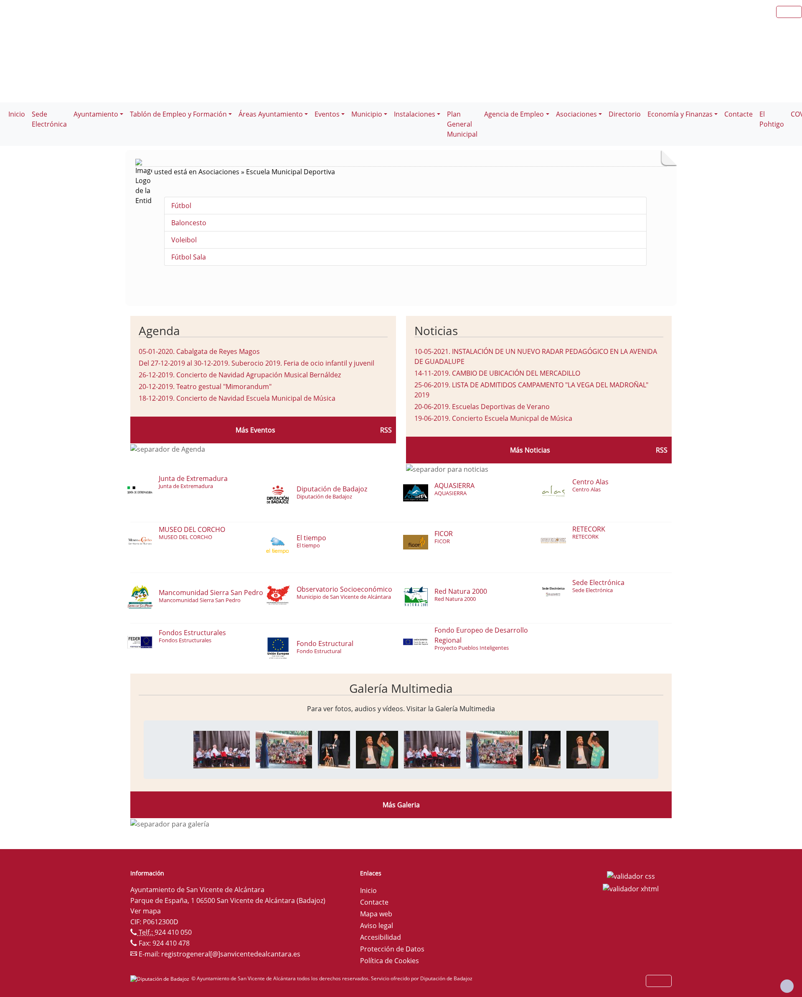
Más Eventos (255, 430)
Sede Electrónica (49, 119)
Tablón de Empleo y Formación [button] (178, 114)
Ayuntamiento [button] (96, 114)
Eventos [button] (327, 114)
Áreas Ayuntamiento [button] (271, 114)
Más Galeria (401, 804)
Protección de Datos (392, 949)
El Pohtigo (771, 119)
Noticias (436, 330)
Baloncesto (188, 222)
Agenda (159, 330)
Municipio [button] (366, 114)
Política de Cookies (389, 960)
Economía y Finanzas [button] (680, 114)
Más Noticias (530, 450)
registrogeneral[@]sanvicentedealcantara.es (230, 954)
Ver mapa (145, 911)
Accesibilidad (380, 937)
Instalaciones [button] (414, 114)
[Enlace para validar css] (631, 875)
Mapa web (376, 913)
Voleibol (184, 239)
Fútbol (181, 205)
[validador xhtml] (631, 888)
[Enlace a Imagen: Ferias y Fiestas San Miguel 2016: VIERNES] (221, 748)
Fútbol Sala (188, 257)
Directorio (625, 114)
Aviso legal (376, 925)
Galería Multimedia (401, 688)
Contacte (738, 114)
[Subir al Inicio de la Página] (787, 986)
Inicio (16, 114)
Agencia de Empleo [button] (514, 114)
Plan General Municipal (462, 124)
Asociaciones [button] (576, 114)
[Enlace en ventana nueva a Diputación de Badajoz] (160, 978)
